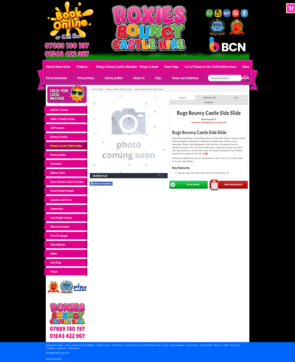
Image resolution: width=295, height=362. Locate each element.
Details (182, 97)
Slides (53, 254)
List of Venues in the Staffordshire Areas (210, 66)
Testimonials (73, 348)
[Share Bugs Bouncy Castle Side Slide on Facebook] (129, 184)
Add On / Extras (59, 110)
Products (82, 66)
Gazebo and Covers (61, 200)
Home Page (171, 66)
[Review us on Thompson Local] (227, 13)
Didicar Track (57, 173)
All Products (57, 128)
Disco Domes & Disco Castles (67, 182)
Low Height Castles (61, 218)
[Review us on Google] (236, 13)
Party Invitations (56, 78)
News (246, 66)
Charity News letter (58, 66)
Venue (53, 271)
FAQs (158, 78)
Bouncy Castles (59, 137)
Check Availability (233, 184)
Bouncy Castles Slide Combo (66, 146)
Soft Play (55, 263)
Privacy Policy (85, 78)
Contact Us (62, 348)
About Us (139, 78)
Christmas (56, 164)
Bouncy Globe (58, 155)
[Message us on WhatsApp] (209, 13)
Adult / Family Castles (62, 119)
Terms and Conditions (185, 78)
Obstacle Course (59, 227)
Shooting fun (57, 244)
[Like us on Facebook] (244, 13)
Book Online (193, 184)
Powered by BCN (53, 359)
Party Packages (59, 236)
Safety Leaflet (114, 78)
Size (236, 97)
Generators (56, 209)
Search (246, 76)
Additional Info (209, 97)
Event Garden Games (62, 191)
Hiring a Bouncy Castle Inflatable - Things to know (127, 66)
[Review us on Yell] (218, 13)
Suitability (208, 102)
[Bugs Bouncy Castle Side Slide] (129, 137)
